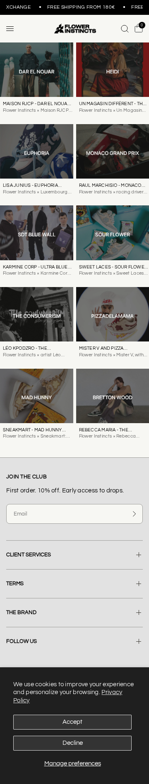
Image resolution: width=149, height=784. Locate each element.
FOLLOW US (21, 641)
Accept (72, 722)
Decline (72, 743)
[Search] (125, 28)
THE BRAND (21, 612)
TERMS (15, 583)
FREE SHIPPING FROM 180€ (79, 7)
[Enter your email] (134, 514)
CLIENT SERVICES (28, 555)
